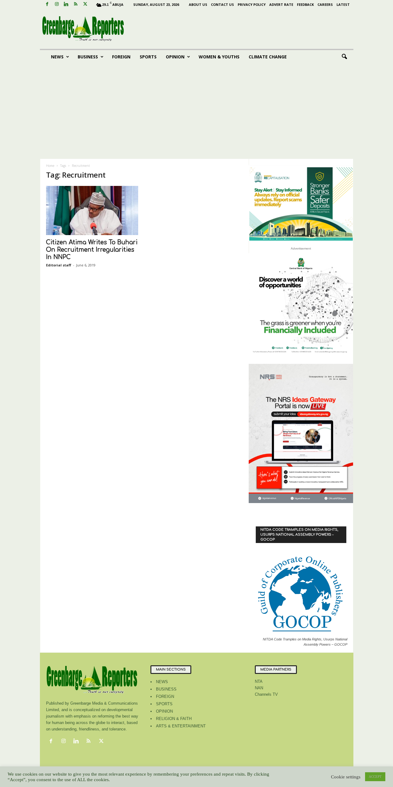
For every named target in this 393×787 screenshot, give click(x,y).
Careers (325, 4)
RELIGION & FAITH (174, 718)
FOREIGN (121, 57)
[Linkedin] (66, 4)
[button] (344, 57)
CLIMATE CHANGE (268, 57)
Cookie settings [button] (345, 776)
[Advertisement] (196, 113)
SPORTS (148, 57)
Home (50, 165)
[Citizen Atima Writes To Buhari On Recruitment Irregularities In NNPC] (92, 210)
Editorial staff (58, 265)
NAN (259, 688)
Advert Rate (281, 4)
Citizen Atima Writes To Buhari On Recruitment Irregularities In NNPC (92, 249)
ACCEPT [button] (375, 776)
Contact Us (222, 4)
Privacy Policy (252, 4)
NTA (259, 681)
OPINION (175, 57)
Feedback (305, 4)
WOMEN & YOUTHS (219, 57)
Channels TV (266, 694)
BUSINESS (88, 57)
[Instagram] (56, 4)
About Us (198, 4)
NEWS (57, 57)
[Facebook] (47, 4)
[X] (85, 4)
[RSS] (76, 4)
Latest (343, 4)
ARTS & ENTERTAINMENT (181, 726)
